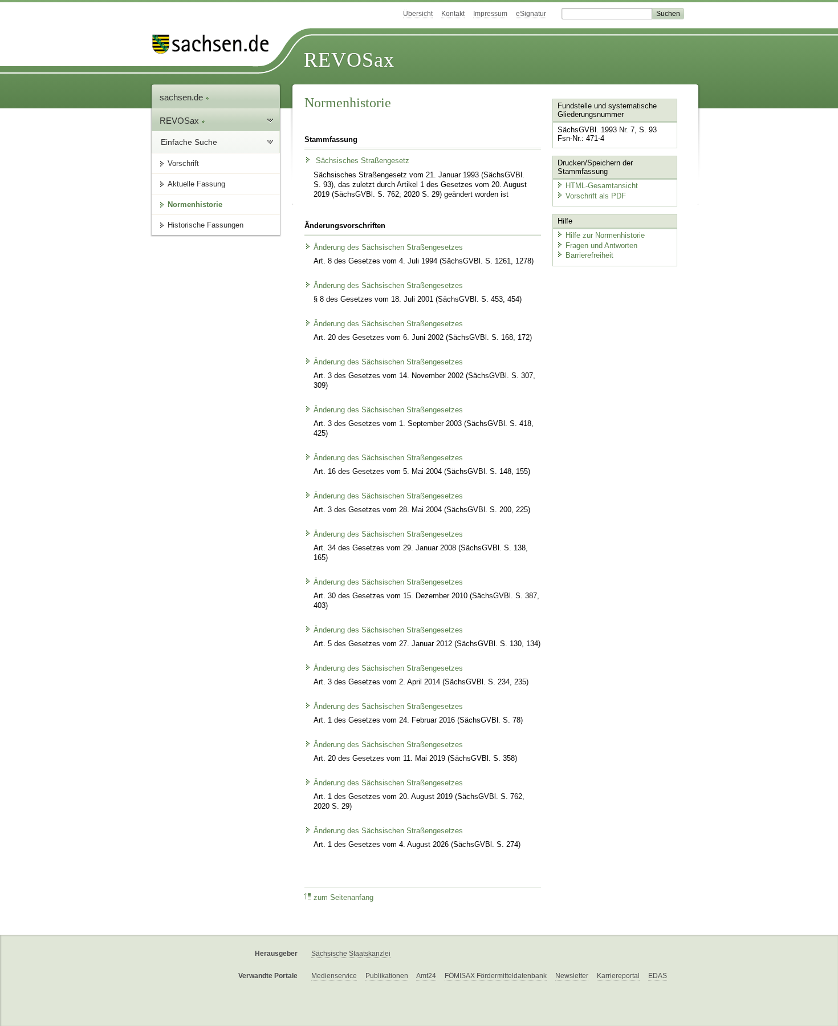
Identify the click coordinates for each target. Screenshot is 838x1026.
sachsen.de (182, 97)
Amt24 (426, 976)
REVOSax (349, 59)
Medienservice (334, 976)
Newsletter (571, 976)
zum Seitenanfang (343, 898)
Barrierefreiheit (589, 255)
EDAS (657, 976)
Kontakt (453, 14)
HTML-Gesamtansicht (602, 185)
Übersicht (418, 14)
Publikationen (386, 976)
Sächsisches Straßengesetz (361, 161)
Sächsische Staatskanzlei (350, 954)
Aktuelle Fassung (196, 184)
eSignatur (531, 14)
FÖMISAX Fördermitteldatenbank (496, 976)
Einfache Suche (189, 142)
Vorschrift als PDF (596, 196)
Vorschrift (183, 163)
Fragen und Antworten (601, 245)
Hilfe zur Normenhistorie (605, 235)
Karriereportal (618, 976)
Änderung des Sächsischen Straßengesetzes (388, 248)
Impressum (490, 14)
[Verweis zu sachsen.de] (215, 44)
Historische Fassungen (205, 225)
